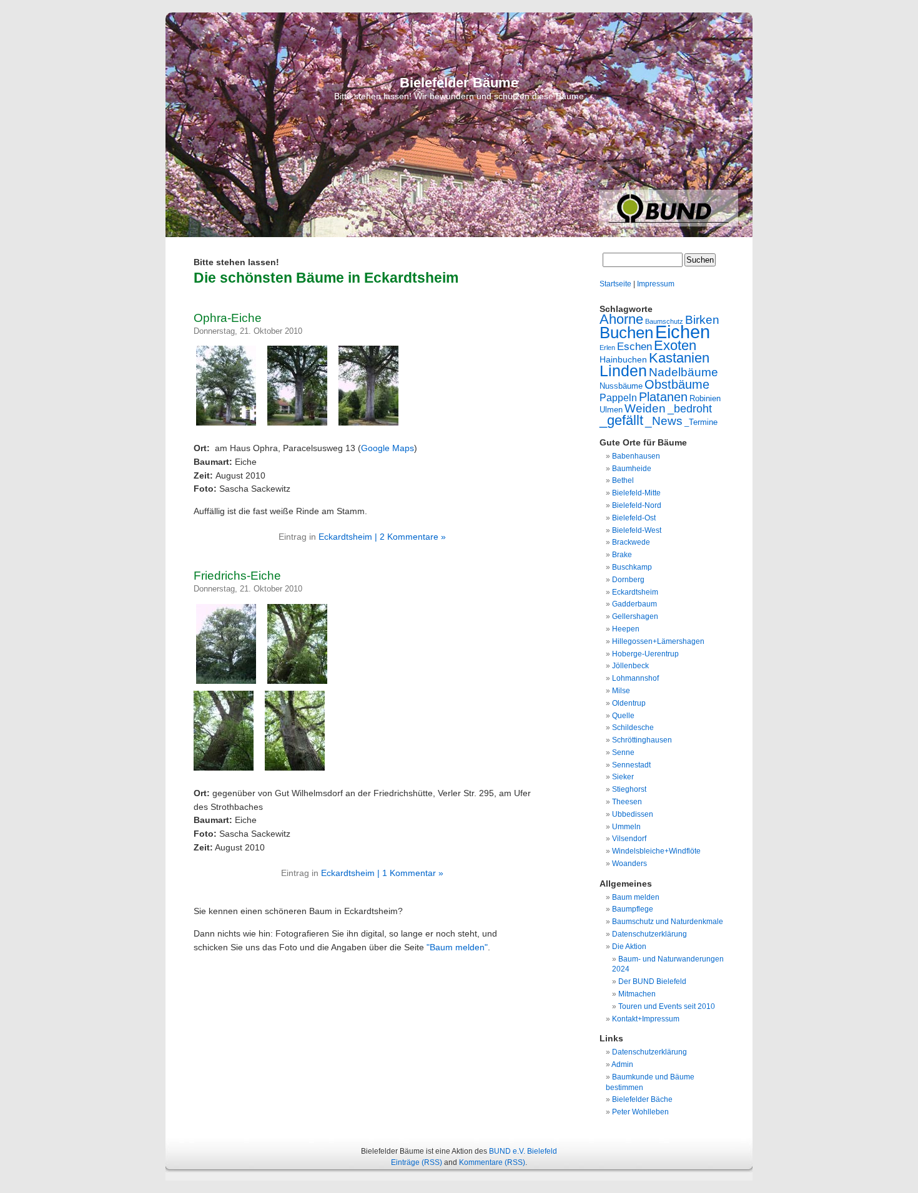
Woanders (629, 863)
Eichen (682, 331)
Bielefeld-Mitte (636, 493)
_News (664, 420)
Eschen (634, 347)
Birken (702, 319)
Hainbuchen (623, 359)
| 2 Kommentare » (410, 537)
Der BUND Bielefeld (652, 981)
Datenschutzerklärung (649, 934)
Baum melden (635, 897)
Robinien (705, 398)
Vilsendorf (629, 838)
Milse (621, 690)
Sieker (623, 776)
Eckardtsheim (345, 537)
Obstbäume (676, 384)
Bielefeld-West (636, 530)
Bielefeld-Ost (634, 518)
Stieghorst (629, 789)
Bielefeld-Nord (636, 505)
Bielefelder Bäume (459, 82)
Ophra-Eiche (228, 317)
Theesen (627, 801)
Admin (622, 1064)
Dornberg (628, 579)
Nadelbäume (683, 372)
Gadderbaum (634, 604)
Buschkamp (632, 567)
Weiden (645, 408)
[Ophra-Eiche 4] (371, 426)
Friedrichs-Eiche (237, 575)
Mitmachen (637, 994)
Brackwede (631, 542)
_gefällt (621, 420)
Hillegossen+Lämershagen (658, 641)
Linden (623, 370)
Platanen (663, 397)
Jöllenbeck (630, 665)
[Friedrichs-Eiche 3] (300, 684)
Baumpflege (632, 909)
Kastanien (679, 358)
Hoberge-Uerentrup (645, 654)
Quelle (623, 715)
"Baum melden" (457, 947)
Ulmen (611, 409)
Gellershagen (635, 616)
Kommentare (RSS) (492, 1162)
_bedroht (690, 408)
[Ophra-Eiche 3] (300, 426)
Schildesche (633, 727)
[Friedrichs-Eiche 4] (229, 684)
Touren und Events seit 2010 (666, 1006)
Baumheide (631, 468)
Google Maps (387, 448)
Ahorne (621, 319)
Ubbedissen (632, 814)
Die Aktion (629, 946)
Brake (622, 554)
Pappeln (618, 397)
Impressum (655, 284)
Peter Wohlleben (640, 1112)
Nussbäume (621, 386)
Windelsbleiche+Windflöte (656, 851)
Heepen (625, 629)
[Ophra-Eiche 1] (229, 426)
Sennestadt (631, 765)
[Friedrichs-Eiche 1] (298, 771)
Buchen (626, 332)
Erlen (607, 347)
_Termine (701, 422)
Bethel (623, 480)
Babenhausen (636, 456)
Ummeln (626, 826)
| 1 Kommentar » (410, 873)
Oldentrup (629, 703)
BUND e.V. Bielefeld (523, 1151)
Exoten (675, 345)
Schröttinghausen (642, 740)
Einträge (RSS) (416, 1162)
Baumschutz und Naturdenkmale (667, 921)
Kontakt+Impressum (645, 1019)
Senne (623, 752)
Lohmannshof (635, 678)
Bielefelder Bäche (642, 1099)
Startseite (615, 284)
